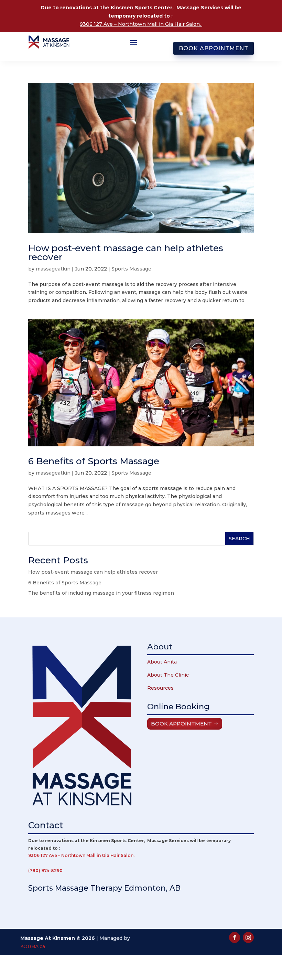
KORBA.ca (32, 946)
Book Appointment (213, 48)
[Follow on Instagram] (248, 937)
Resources (160, 688)
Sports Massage (131, 269)
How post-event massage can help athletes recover (125, 253)
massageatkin (53, 269)
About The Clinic (168, 675)
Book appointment (181, 723)
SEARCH (239, 538)
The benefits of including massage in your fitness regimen (101, 593)
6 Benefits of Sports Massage (93, 461)
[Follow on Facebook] (234, 937)
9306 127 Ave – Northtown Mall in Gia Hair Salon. (141, 24)
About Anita (162, 662)
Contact (45, 825)
